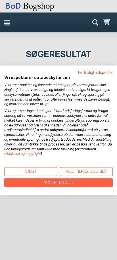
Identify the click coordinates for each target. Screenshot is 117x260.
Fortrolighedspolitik (95, 72)
